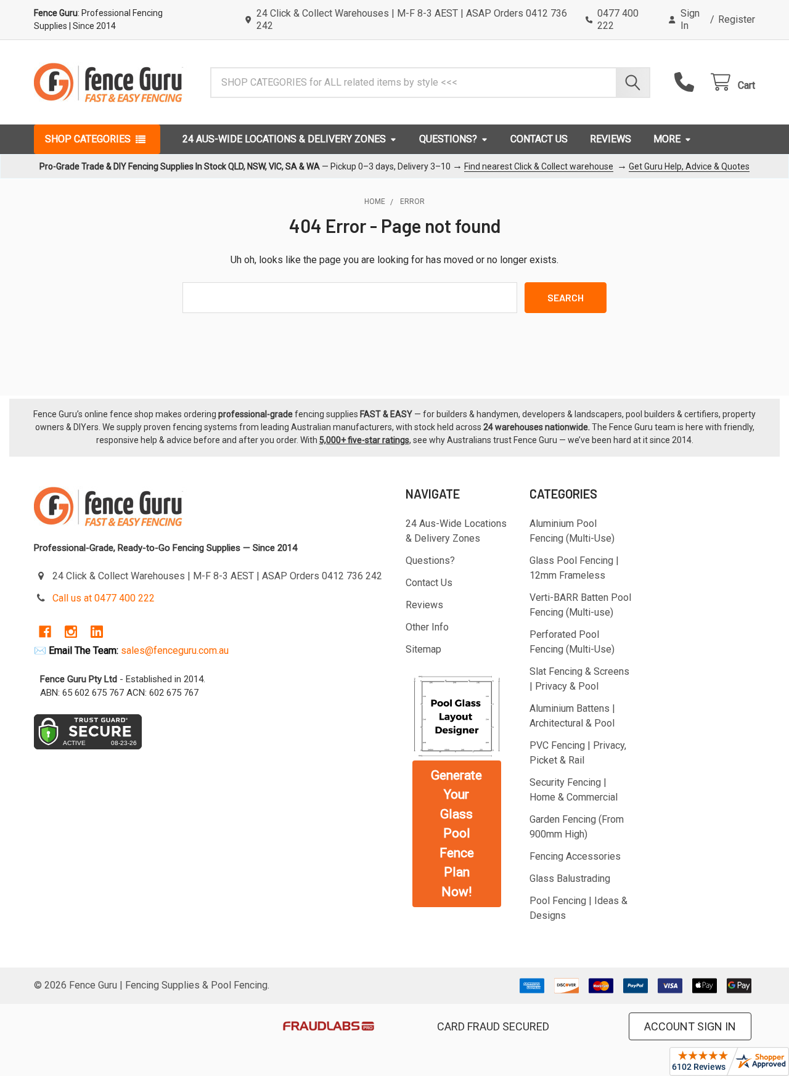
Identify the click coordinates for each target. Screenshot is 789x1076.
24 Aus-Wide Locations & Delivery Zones (284, 139)
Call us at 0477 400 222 (103, 598)
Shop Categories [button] (88, 139)
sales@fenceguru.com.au (175, 650)
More (667, 139)
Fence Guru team (642, 427)
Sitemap (423, 649)
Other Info (427, 627)
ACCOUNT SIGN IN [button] (690, 1026)
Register (736, 19)
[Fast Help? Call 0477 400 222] (686, 82)
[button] (456, 716)
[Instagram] (71, 632)
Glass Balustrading (569, 878)
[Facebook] (45, 632)
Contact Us (539, 139)
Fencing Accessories (575, 856)
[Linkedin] (97, 632)
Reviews (610, 139)
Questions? (448, 139)
